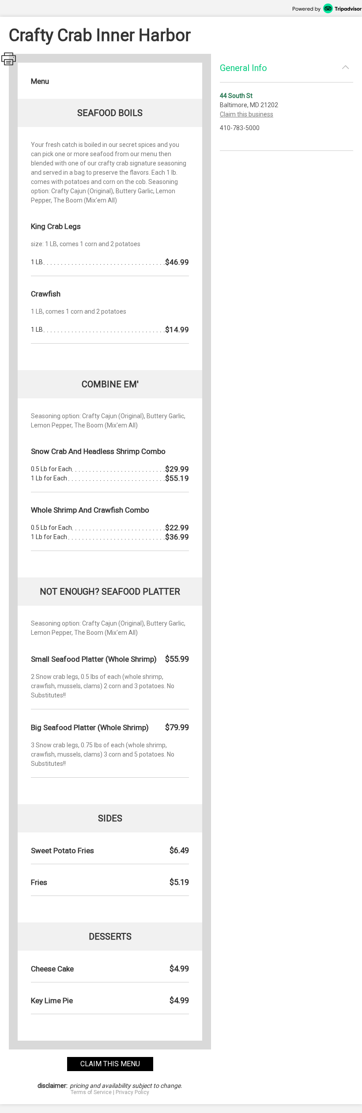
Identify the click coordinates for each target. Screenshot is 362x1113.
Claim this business (246, 114)
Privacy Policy (132, 1092)
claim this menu (110, 1064)
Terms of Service (91, 1092)
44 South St (236, 95)
